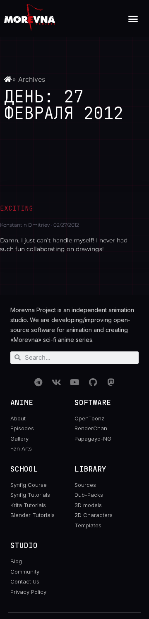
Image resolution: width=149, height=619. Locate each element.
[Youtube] (74, 382)
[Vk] (56, 382)
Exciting (16, 208)
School (24, 469)
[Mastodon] (111, 382)
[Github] (93, 382)
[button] (133, 18)
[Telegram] (38, 382)
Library (90, 469)
